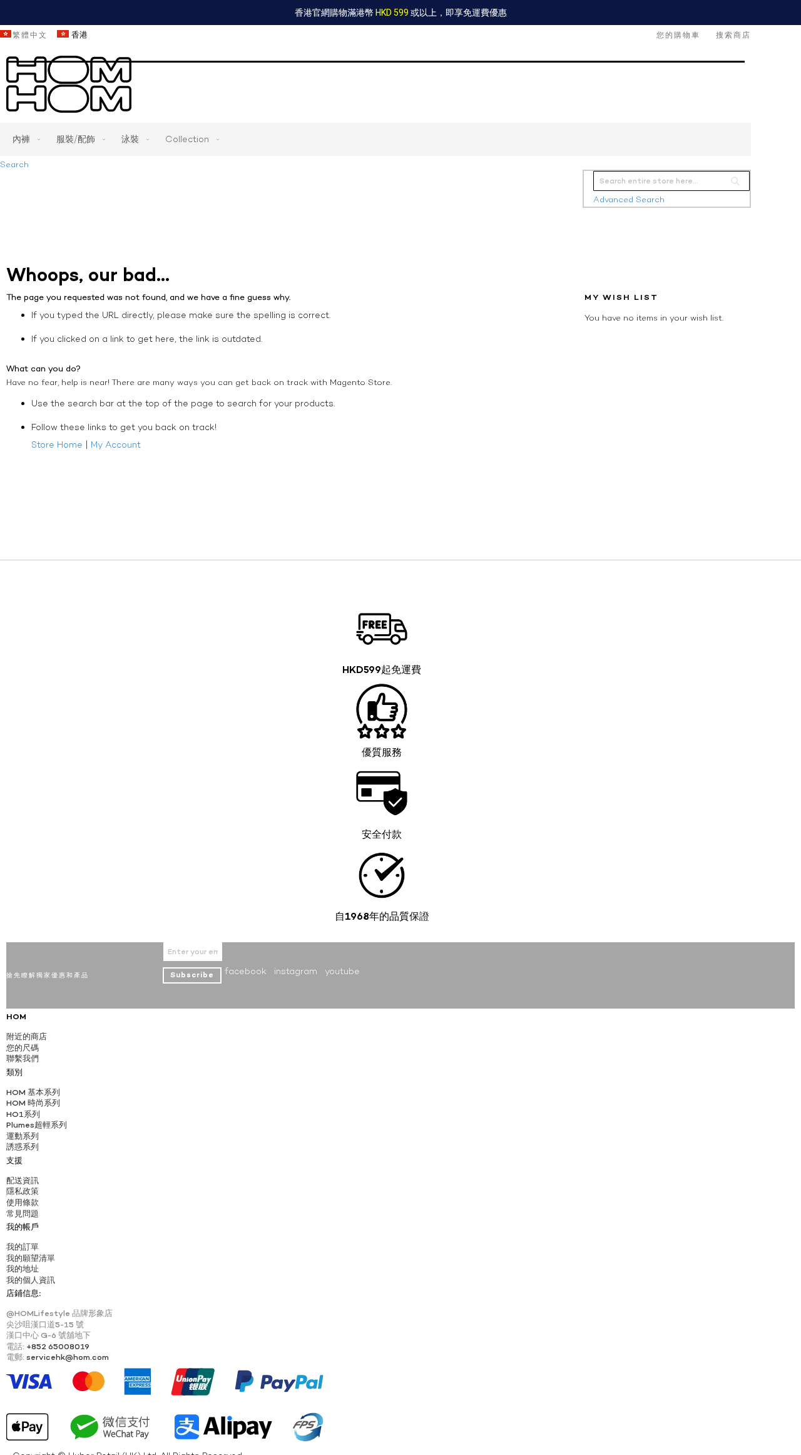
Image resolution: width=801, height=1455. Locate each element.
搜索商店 (733, 35)
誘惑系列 (22, 1146)
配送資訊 (22, 1180)
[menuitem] (24, 139)
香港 (78, 34)
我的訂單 (22, 1247)
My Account (116, 444)
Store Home (57, 444)
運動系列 (22, 1136)
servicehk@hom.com (67, 1357)
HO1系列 (23, 1114)
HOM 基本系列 (33, 1092)
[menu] (375, 139)
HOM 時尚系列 (33, 1103)
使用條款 (22, 1202)
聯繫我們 (22, 1058)
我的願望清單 (30, 1258)
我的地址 (22, 1268)
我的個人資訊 (30, 1280)
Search (14, 164)
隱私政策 (22, 1191)
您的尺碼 (22, 1047)
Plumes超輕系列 (36, 1124)
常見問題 (22, 1213)
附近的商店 (26, 1036)
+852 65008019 (57, 1346)
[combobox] (671, 181)
